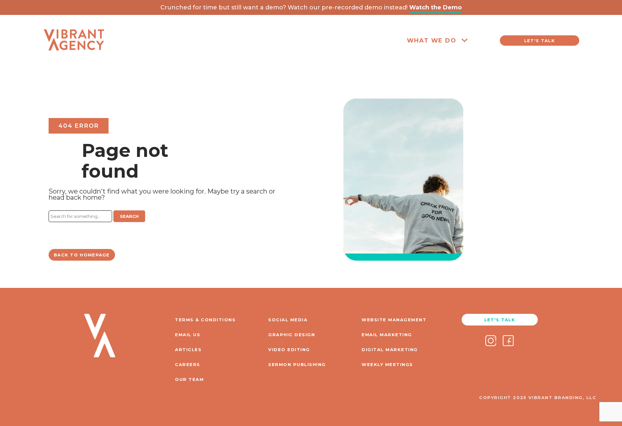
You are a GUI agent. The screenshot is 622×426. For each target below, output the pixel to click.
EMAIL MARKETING (387, 334)
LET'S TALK (539, 40)
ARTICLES (188, 349)
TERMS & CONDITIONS (205, 319)
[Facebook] (508, 341)
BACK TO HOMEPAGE (82, 254)
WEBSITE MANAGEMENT (394, 319)
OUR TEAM (189, 379)
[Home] (74, 62)
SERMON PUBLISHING (297, 364)
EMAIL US (187, 334)
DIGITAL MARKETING (390, 349)
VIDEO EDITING (289, 349)
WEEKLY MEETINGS (387, 364)
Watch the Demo (435, 7)
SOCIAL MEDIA (287, 319)
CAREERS (187, 364)
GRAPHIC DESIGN (291, 334)
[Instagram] (490, 341)
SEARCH (129, 216)
